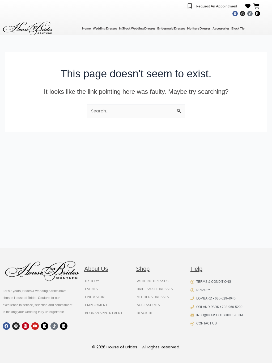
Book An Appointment (103, 313)
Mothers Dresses (198, 28)
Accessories (220, 28)
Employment (96, 305)
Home (86, 28)
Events (91, 289)
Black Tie (237, 28)
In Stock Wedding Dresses (137, 28)
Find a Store (96, 297)
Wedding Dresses (105, 28)
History (92, 281)
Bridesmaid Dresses (171, 28)
